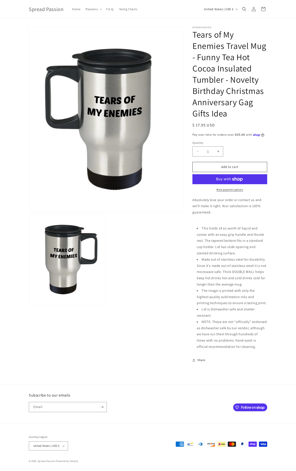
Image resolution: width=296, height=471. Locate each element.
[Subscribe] (102, 407)
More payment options (229, 189)
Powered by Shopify (67, 461)
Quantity (197, 143)
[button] (93, 9)
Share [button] (201, 360)
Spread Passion (46, 461)
